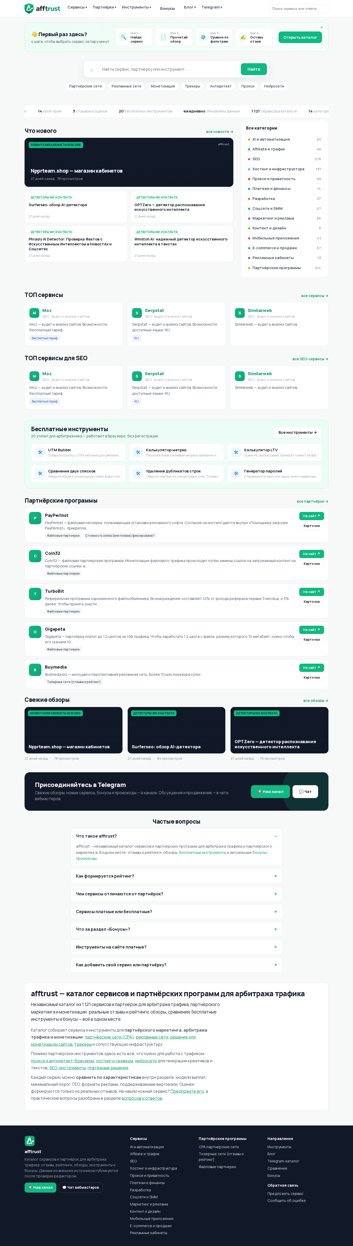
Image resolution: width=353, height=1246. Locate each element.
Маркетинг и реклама (149, 1204)
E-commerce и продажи (151, 1225)
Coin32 (52, 553)
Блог (190, 7)
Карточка (312, 525)
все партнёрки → (312, 501)
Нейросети (274, 86)
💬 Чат (305, 791)
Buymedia (56, 667)
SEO (133, 1161)
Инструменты (136, 7)
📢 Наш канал (270, 791)
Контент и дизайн (145, 1211)
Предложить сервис (285, 1193)
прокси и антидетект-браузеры (62, 1061)
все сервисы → (314, 295)
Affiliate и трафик (144, 1153)
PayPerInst (56, 515)
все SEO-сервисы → (310, 358)
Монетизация (163, 86)
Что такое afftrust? (96, 836)
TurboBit (54, 591)
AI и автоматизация (147, 1146)
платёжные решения (108, 1068)
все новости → (219, 131)
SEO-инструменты (67, 1068)
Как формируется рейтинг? (105, 876)
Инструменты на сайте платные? (111, 947)
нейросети (146, 1061)
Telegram (212, 7)
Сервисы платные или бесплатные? (114, 911)
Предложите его (187, 1091)
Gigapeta (55, 629)
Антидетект (221, 86)
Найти (254, 69)
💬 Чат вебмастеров (80, 1187)
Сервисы (77, 7)
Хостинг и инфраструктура (153, 1168)
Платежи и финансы (147, 1182)
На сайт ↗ (311, 515)
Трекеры (192, 86)
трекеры (83, 1044)
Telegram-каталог (283, 1161)
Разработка (140, 1189)
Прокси (247, 86)
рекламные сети (152, 1037)
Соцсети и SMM (144, 1196)
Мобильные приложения (151, 1218)
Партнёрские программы (223, 1138)
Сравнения (277, 1168)
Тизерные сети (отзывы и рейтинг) (221, 1156)
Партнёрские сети (85, 86)
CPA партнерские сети (219, 1146)
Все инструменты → (298, 432)
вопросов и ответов (142, 1098)
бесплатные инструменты (202, 852)
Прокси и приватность (149, 1175)
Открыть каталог (300, 37)
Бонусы (167, 8)
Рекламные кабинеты (148, 1232)
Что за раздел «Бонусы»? (103, 929)
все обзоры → (315, 700)
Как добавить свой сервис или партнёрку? (121, 965)
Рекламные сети (126, 86)
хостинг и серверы (114, 1061)
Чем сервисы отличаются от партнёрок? (119, 894)
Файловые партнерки (217, 1166)
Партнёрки (104, 7)
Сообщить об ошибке (286, 1200)
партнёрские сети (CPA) (109, 1037)
